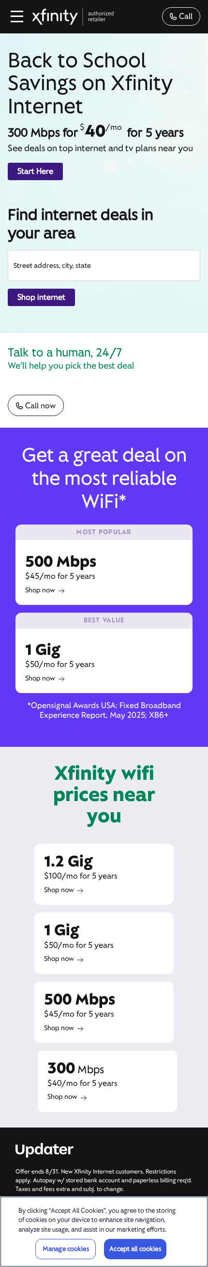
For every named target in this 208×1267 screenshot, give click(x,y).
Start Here (35, 171)
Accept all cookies (135, 1249)
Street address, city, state (52, 265)
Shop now (40, 590)
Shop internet (41, 297)
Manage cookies (66, 1249)
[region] (104, 1231)
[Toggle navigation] (17, 16)
